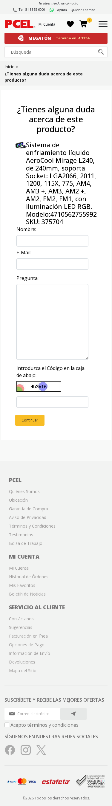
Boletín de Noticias (27, 594)
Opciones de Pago (27, 644)
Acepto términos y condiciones (44, 725)
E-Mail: (23, 252)
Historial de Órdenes (28, 576)
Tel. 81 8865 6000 (32, 9)
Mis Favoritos (22, 585)
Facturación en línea (28, 636)
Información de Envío (29, 653)
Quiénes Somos (24, 491)
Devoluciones (22, 662)
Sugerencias (20, 627)
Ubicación (18, 500)
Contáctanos (21, 618)
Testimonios (21, 534)
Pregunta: (27, 278)
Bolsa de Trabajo (25, 543)
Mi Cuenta (47, 24)
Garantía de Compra (28, 509)
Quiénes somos (82, 9)
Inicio (9, 66)
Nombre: (26, 229)
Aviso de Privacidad (27, 517)
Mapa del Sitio (22, 670)
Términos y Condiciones (32, 526)
